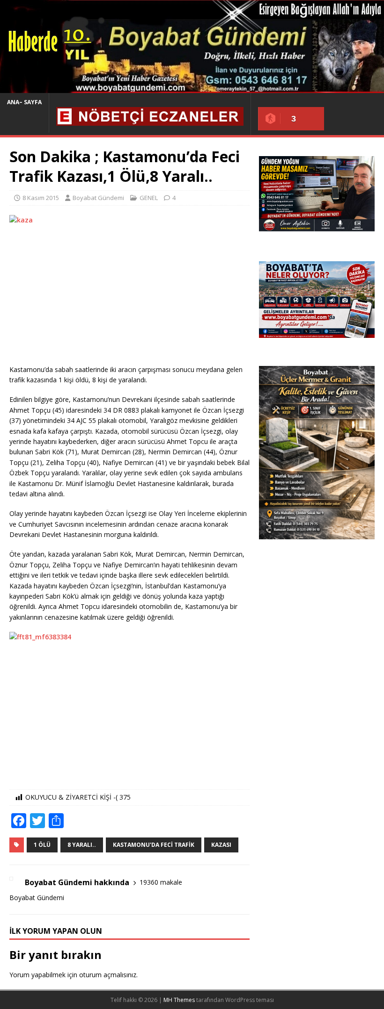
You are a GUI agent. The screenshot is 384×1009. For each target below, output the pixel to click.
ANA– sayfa (24, 102)
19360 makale (161, 882)
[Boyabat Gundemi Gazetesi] (192, 87)
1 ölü (42, 845)
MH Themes (179, 1000)
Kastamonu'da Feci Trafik (153, 845)
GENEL (149, 197)
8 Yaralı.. (81, 845)
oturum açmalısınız (107, 974)
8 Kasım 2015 (40, 197)
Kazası (221, 845)
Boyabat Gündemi (98, 197)
